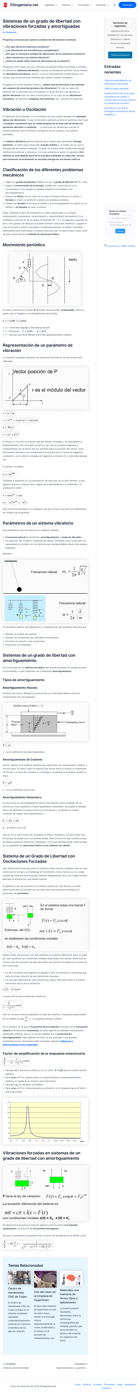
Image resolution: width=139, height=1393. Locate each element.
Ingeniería (50, 5)
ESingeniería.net (24, 5)
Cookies (97, 1384)
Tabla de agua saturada (116, 88)
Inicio (78, 1384)
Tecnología (83, 5)
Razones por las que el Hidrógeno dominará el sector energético (119, 111)
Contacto (106, 1388)
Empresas (101, 5)
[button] (56, 4)
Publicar (87, 1384)
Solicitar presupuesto (120, 55)
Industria (66, 5)
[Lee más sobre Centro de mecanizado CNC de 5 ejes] (19, 1277)
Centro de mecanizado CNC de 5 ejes (17, 1292)
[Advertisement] (120, 159)
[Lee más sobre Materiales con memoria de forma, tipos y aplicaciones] (71, 1278)
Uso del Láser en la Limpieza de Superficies (45, 1296)
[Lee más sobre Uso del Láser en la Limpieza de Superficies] (45, 1279)
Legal (119, 1384)
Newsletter (130, 1384)
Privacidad (109, 1384)
